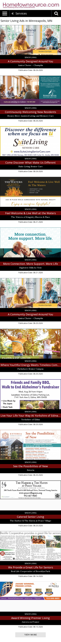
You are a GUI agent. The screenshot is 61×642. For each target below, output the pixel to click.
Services (21, 13)
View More (30, 634)
